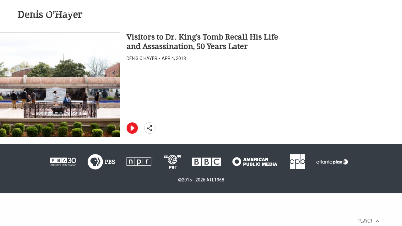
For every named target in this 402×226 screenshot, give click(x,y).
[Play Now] (134, 128)
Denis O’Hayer (142, 58)
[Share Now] (151, 128)
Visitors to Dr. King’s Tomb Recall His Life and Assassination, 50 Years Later (202, 42)
